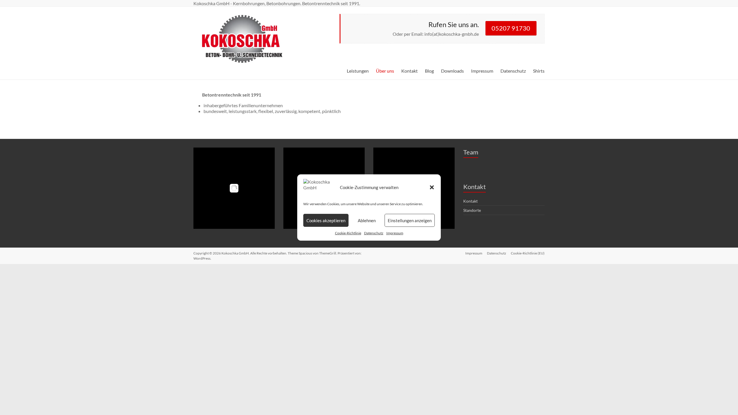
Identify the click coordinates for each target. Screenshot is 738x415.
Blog (429, 70)
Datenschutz (373, 233)
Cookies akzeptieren (325, 220)
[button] (432, 187)
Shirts (539, 70)
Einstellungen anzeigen (410, 220)
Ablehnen (367, 220)
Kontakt (409, 70)
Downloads (452, 70)
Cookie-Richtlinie (348, 233)
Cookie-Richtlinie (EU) (528, 253)
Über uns (385, 70)
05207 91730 (511, 28)
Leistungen (358, 70)
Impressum (394, 233)
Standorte (472, 210)
